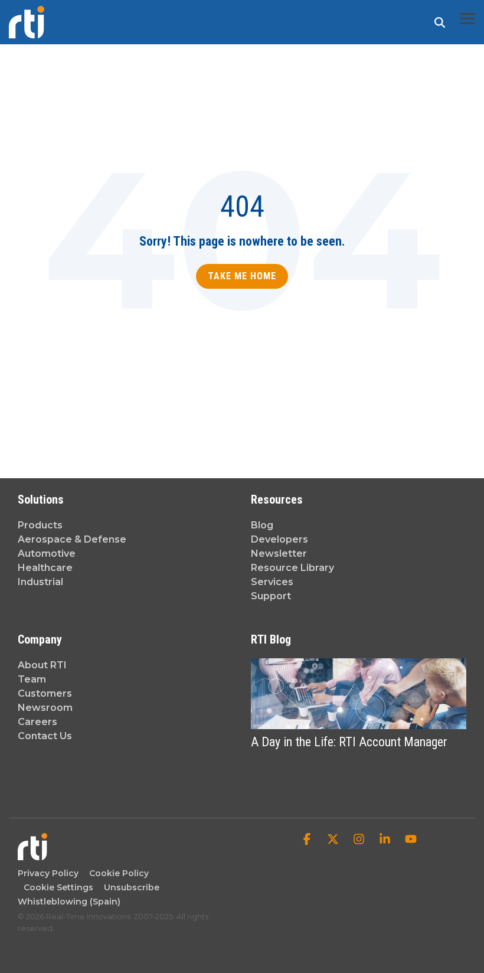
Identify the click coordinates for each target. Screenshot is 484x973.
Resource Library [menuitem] (292, 567)
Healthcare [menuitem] (45, 567)
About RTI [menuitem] (42, 665)
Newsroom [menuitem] (45, 707)
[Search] (439, 22)
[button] (467, 17)
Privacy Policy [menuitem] (48, 873)
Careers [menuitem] (37, 721)
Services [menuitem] (272, 581)
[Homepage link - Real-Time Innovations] (32, 854)
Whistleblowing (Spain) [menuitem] (69, 901)
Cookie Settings (58, 887)
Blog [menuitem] (262, 525)
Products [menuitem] (40, 525)
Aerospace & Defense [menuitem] (72, 539)
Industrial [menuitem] (40, 581)
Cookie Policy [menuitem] (116, 873)
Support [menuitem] (271, 596)
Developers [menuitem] (279, 539)
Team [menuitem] (32, 679)
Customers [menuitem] (45, 693)
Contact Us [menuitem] (45, 736)
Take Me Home (242, 276)
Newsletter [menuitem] (279, 553)
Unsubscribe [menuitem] (129, 887)
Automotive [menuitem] (47, 553)
